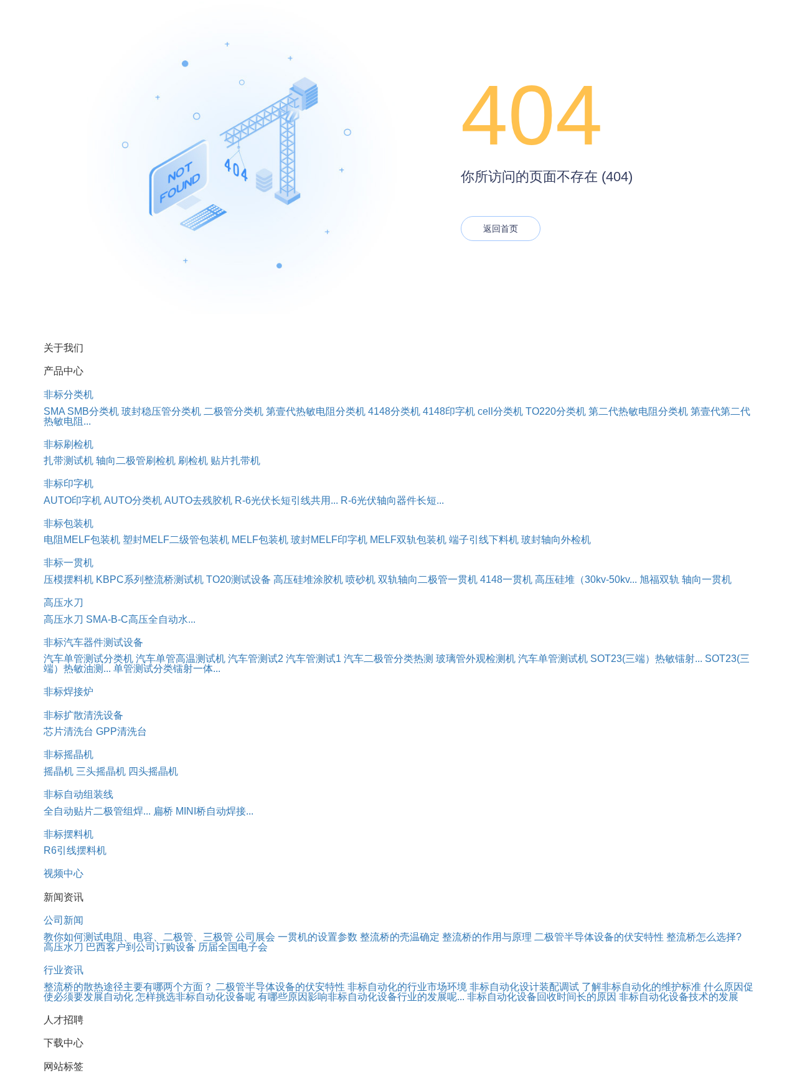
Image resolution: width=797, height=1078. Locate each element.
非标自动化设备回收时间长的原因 (541, 996)
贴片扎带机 (235, 460)
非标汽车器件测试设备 (93, 642)
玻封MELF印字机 (329, 539)
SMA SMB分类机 (81, 411)
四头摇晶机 (153, 771)
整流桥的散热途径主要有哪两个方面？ (128, 986)
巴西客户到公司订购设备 (141, 947)
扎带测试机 (68, 460)
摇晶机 (58, 771)
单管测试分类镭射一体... (166, 668)
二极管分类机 (233, 411)
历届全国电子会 (233, 947)
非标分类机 (68, 394)
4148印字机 (449, 411)
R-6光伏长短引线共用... (286, 500)
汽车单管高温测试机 (180, 658)
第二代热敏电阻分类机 (638, 411)
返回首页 (500, 229)
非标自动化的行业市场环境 (407, 986)
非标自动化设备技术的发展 (678, 996)
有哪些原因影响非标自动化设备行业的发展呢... (361, 996)
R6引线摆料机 (75, 850)
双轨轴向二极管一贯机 (428, 579)
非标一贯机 (68, 562)
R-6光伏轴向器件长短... (392, 500)
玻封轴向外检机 (556, 539)
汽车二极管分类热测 (388, 658)
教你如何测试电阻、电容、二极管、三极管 (138, 937)
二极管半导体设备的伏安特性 (599, 937)
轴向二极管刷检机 (136, 460)
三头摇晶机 (101, 771)
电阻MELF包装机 (82, 539)
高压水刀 (63, 602)
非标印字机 (68, 483)
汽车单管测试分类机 (88, 658)
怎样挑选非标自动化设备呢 (195, 996)
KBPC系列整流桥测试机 (150, 579)
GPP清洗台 (121, 731)
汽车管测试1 (313, 658)
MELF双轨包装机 (408, 539)
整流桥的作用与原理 (487, 937)
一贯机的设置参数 (317, 937)
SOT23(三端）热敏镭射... (646, 658)
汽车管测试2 (255, 658)
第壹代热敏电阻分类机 (315, 411)
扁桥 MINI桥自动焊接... (203, 811)
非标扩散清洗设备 (83, 715)
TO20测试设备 (238, 579)
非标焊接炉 (68, 691)
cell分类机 (500, 411)
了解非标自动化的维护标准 (641, 986)
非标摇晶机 (68, 754)
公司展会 (255, 937)
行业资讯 (63, 970)
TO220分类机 (556, 411)
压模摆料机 (68, 579)
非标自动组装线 (78, 794)
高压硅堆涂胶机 (308, 579)
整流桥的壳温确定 (400, 937)
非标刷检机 (68, 444)
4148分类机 (394, 411)
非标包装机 (68, 523)
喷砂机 (360, 579)
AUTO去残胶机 (198, 500)
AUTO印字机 (72, 500)
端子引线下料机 (484, 539)
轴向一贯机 (707, 579)
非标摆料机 (68, 834)
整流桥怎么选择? (704, 937)
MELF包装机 (260, 539)
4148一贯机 (506, 579)
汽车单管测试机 (553, 658)
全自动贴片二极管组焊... (97, 811)
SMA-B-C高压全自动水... (141, 619)
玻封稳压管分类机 (161, 411)
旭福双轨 (659, 579)
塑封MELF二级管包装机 (176, 539)
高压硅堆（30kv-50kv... (586, 579)
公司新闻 (63, 920)
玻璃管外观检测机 (476, 658)
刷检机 (193, 460)
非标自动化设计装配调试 (524, 986)
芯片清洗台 (68, 731)
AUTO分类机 (133, 500)
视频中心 (63, 873)
